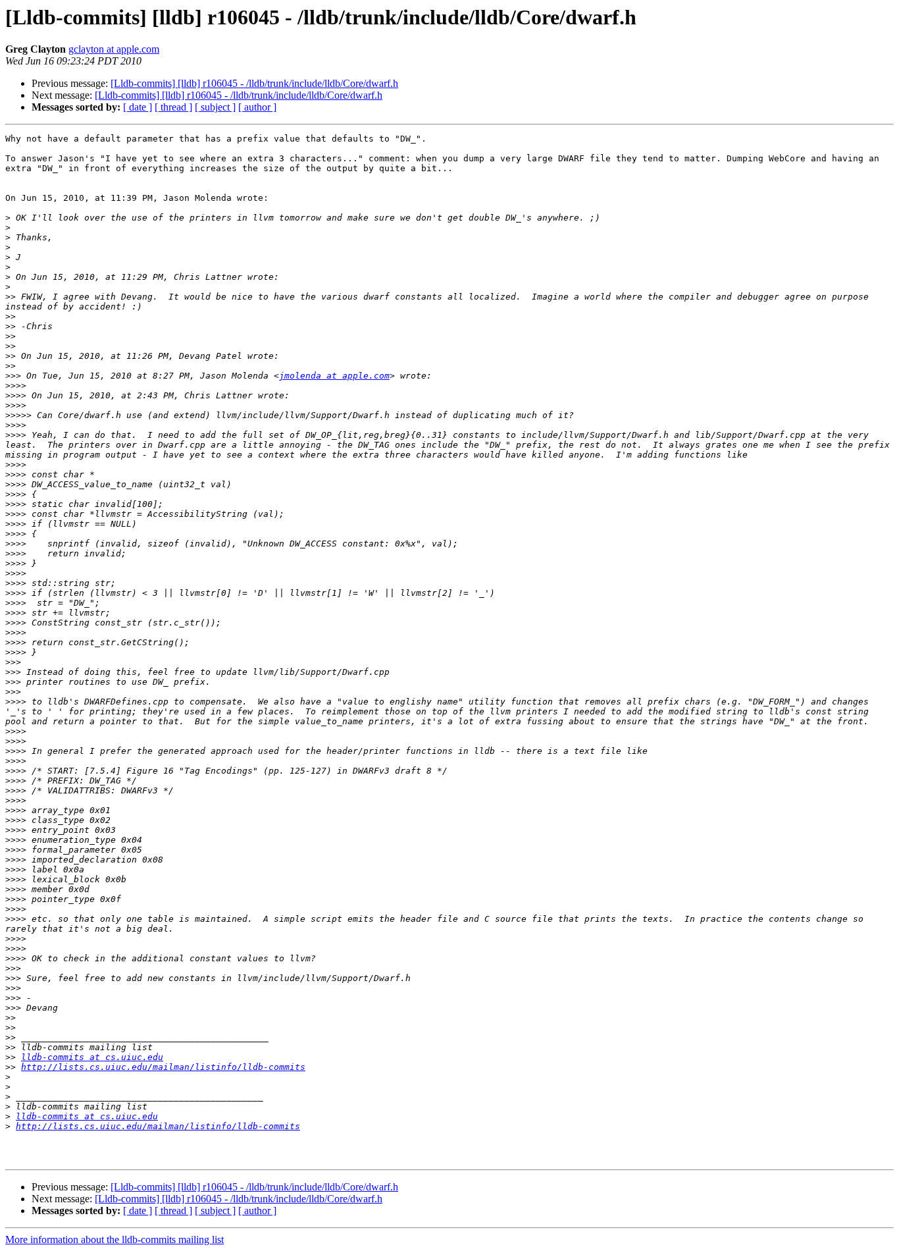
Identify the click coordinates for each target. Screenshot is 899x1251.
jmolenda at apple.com (334, 376)
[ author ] (257, 107)
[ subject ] (215, 107)
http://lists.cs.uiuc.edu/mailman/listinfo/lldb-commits (163, 1067)
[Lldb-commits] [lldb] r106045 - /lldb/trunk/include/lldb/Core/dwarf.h (254, 83)
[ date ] (137, 107)
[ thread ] (173, 107)
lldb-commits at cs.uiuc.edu (92, 1057)
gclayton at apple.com (113, 49)
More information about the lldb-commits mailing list (114, 1239)
